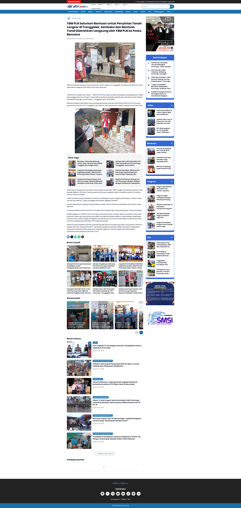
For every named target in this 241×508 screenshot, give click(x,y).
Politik (83, 12)
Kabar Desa (108, 12)
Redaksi (123, 499)
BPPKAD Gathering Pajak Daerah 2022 (163, 168)
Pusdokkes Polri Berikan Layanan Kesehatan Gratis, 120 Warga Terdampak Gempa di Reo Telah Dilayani (117, 438)
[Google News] (123, 494)
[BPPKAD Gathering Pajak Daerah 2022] (151, 169)
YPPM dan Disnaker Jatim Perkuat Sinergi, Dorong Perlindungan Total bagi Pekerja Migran (161, 79)
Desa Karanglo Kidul (101, 397)
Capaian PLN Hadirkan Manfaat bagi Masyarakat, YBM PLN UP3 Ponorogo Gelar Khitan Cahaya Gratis (89, 172)
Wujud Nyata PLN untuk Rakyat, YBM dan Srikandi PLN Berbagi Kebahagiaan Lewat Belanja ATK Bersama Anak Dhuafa (164, 245)
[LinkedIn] (133, 494)
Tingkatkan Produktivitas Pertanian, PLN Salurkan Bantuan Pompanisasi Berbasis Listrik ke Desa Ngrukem (163, 263)
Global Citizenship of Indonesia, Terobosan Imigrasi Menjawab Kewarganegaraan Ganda (164, 207)
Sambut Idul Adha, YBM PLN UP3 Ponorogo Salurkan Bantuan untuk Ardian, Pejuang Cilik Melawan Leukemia (127, 172)
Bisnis (109, 4)
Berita (100, 4)
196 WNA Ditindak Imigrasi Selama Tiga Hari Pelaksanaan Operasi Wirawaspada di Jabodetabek (163, 215)
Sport (125, 4)
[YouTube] (118, 494)
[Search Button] (172, 6)
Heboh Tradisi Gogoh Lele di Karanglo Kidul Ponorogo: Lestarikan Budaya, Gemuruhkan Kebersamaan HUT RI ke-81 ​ (116, 402)
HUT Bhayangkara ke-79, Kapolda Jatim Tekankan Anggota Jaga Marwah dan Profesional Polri (163, 130)
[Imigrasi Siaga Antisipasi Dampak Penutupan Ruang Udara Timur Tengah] (151, 198)
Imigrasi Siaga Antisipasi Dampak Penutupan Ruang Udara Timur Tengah (164, 198)
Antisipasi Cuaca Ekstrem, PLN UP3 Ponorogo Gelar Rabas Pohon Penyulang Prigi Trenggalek (163, 272)
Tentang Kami (115, 499)
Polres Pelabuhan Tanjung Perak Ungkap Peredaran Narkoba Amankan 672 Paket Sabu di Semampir (115, 383)
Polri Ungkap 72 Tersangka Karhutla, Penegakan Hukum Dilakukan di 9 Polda (133, 2)
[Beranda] (69, 18)
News (127, 505)
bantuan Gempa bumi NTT (103, 361)
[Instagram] (113, 494)
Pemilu (143, 12)
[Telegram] (75, 236)
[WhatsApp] (79, 236)
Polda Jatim (98, 379)
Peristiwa (170, 12)
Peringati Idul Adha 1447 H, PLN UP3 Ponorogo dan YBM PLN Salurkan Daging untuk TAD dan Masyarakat (79, 291)
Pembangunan (159, 12)
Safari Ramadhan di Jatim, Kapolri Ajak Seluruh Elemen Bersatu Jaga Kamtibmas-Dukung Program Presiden (164, 112)
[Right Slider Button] (172, 12)
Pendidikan (119, 12)
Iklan (129, 499)
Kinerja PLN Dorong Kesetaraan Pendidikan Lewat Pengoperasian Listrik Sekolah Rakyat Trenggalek (79, 266)
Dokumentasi (96, 9)
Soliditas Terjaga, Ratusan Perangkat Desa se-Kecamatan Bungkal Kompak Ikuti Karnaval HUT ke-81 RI (161, 94)
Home (94, 4)
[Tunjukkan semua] (171, 105)
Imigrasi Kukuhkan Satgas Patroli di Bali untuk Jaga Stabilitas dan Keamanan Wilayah (164, 224)
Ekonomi (98, 12)
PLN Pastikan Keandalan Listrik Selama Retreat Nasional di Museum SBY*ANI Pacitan (164, 254)
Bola (116, 4)
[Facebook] (68, 236)
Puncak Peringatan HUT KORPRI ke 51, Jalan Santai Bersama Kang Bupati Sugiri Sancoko (163, 151)
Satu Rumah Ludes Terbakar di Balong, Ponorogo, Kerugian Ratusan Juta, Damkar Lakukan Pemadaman (160, 72)
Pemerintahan (73, 12)
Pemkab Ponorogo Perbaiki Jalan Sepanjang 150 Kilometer (163, 159)
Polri (149, 12)
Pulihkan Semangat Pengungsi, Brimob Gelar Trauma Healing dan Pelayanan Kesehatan (116, 365)
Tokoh (135, 12)
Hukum (90, 12)
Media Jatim (121, 505)
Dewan (128, 12)
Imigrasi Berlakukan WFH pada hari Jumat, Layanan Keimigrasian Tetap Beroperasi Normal (164, 189)
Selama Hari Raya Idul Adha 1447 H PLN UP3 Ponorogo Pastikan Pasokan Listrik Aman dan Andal (76, 325)
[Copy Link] (82, 236)
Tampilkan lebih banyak (105, 454)
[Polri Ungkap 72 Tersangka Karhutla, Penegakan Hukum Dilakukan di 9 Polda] (79, 349)
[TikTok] (128, 494)
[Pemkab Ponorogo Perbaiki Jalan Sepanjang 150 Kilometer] (151, 160)
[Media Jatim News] (78, 6)
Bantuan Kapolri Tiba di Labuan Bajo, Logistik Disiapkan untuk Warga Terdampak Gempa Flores (117, 419)
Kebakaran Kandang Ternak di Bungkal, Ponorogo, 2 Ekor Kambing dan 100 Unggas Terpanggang (161, 65)
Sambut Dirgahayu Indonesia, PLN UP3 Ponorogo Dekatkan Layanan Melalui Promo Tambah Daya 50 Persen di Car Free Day (105, 266)
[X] (71, 236)
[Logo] (121, 483)
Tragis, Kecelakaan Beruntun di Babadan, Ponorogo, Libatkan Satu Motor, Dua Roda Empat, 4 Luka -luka (161, 87)
